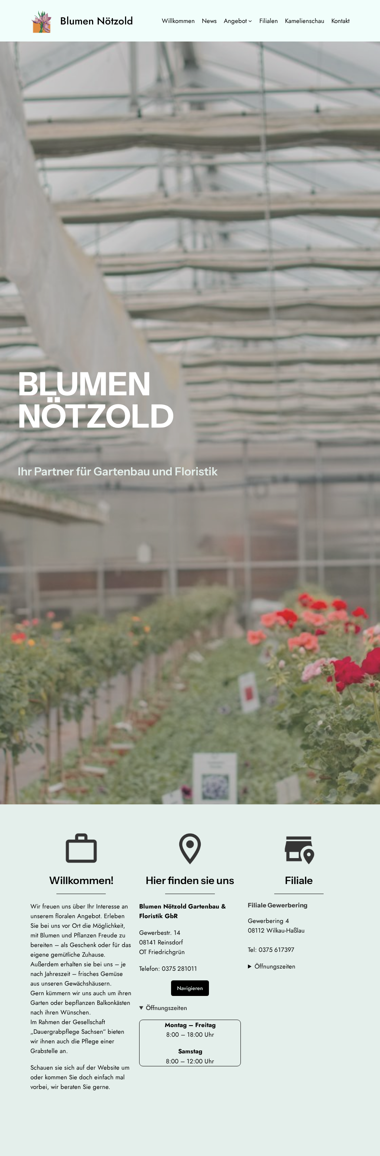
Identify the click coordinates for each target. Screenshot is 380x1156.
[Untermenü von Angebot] (250, 21)
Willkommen (178, 20)
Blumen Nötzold (96, 20)
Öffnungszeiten (166, 1007)
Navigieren (190, 988)
